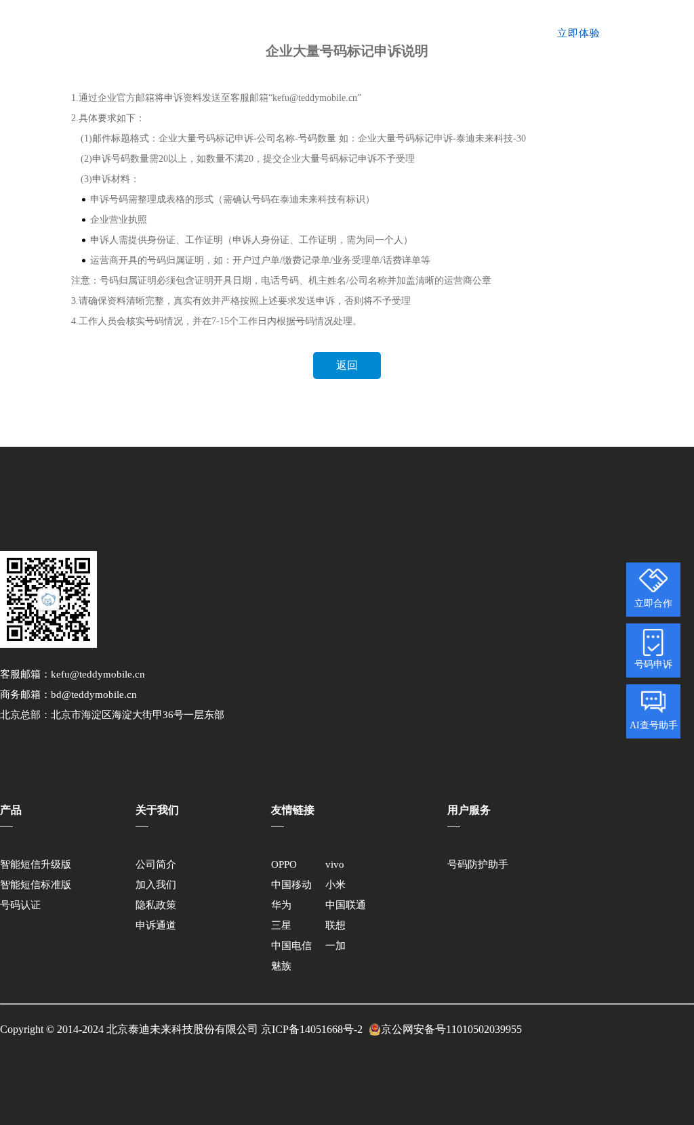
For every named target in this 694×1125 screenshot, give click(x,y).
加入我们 (156, 884)
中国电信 (291, 945)
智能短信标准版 (35, 884)
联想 (335, 925)
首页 (203, 33)
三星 (281, 925)
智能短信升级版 (35, 864)
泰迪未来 (111, 34)
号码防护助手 (477, 864)
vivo (334, 864)
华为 (281, 905)
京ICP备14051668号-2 (312, 1029)
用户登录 (504, 33)
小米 (335, 884)
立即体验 (578, 33)
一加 (335, 945)
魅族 (281, 966)
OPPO (284, 864)
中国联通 (345, 905)
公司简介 (156, 864)
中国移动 (291, 884)
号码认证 (277, 33)
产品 (235, 33)
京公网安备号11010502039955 (451, 1029)
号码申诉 (653, 664)
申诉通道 (156, 925)
